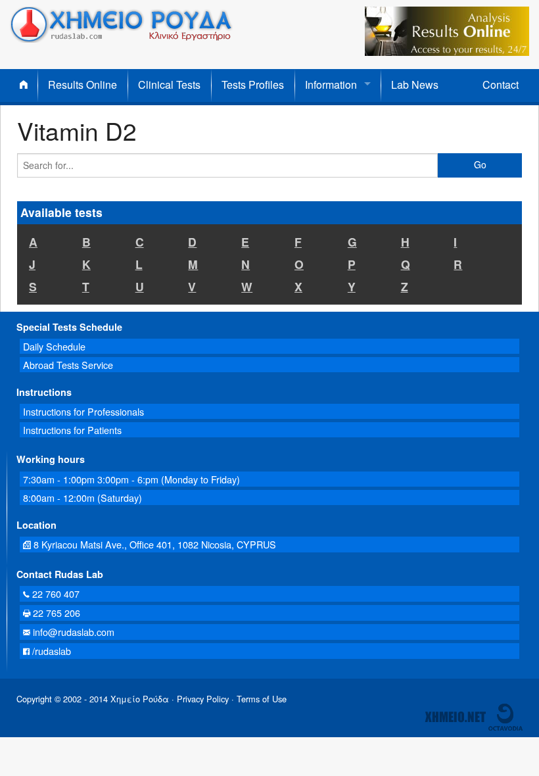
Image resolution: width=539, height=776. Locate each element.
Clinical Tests (169, 84)
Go (480, 164)
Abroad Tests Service (68, 365)
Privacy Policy (203, 698)
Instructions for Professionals (83, 411)
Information (331, 84)
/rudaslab (50, 651)
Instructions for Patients (72, 430)
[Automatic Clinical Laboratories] (455, 715)
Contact (500, 84)
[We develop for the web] (505, 715)
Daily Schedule (54, 346)
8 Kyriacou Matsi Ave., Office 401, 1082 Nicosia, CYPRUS (153, 544)
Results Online (82, 84)
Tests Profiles (253, 84)
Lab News (414, 84)
